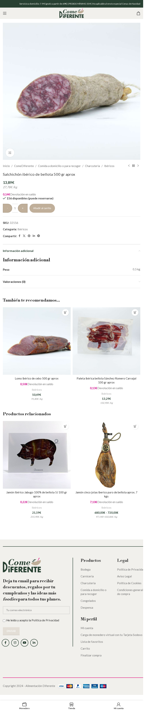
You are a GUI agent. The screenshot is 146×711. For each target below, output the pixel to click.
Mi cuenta (87, 628)
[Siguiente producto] (138, 166)
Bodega (85, 569)
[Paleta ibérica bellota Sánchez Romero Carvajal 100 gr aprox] (106, 341)
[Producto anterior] (129, 166)
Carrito (85, 648)
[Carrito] (138, 13)
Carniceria (87, 576)
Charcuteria (92, 166)
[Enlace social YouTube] (24, 643)
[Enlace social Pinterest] (29, 235)
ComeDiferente (24, 166)
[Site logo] (71, 13)
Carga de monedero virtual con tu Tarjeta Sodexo (111, 635)
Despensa (87, 607)
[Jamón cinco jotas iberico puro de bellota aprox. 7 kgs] (106, 455)
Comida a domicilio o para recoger (59, 166)
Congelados (88, 600)
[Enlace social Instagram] (15, 643)
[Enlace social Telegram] (38, 235)
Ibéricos (109, 166)
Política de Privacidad (45, 620)
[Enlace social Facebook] (19, 235)
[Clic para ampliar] (10, 152)
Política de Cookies (129, 583)
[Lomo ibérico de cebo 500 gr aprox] (37, 341)
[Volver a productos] (133, 166)
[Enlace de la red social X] (24, 235)
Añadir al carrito (42, 208)
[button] (65, 312)
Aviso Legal (124, 576)
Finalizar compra (91, 655)
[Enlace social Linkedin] (34, 235)
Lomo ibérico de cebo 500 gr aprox (37, 378)
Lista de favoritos (92, 641)
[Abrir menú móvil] (5, 13)
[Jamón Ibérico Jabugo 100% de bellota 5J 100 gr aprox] (37, 455)
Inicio (6, 166)
